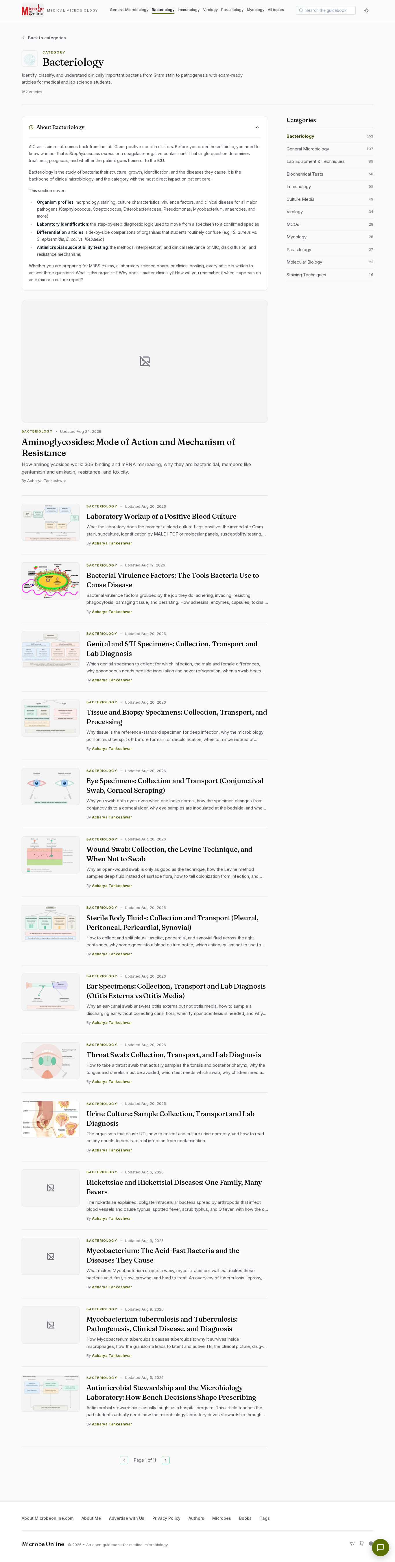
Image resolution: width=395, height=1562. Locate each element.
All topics (276, 9)
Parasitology (232, 9)
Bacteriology (163, 9)
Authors (196, 1518)
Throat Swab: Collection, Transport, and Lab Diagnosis (173, 1054)
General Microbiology (129, 9)
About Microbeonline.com (47, 1518)
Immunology (189, 9)
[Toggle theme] (366, 10)
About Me (91, 1518)
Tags (265, 1518)
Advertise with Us (126, 1518)
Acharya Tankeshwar (112, 543)
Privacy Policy (166, 1518)
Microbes (221, 1518)
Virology (210, 9)
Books (245, 1518)
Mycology (255, 9)
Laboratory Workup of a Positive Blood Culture (161, 516)
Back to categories (47, 37)
